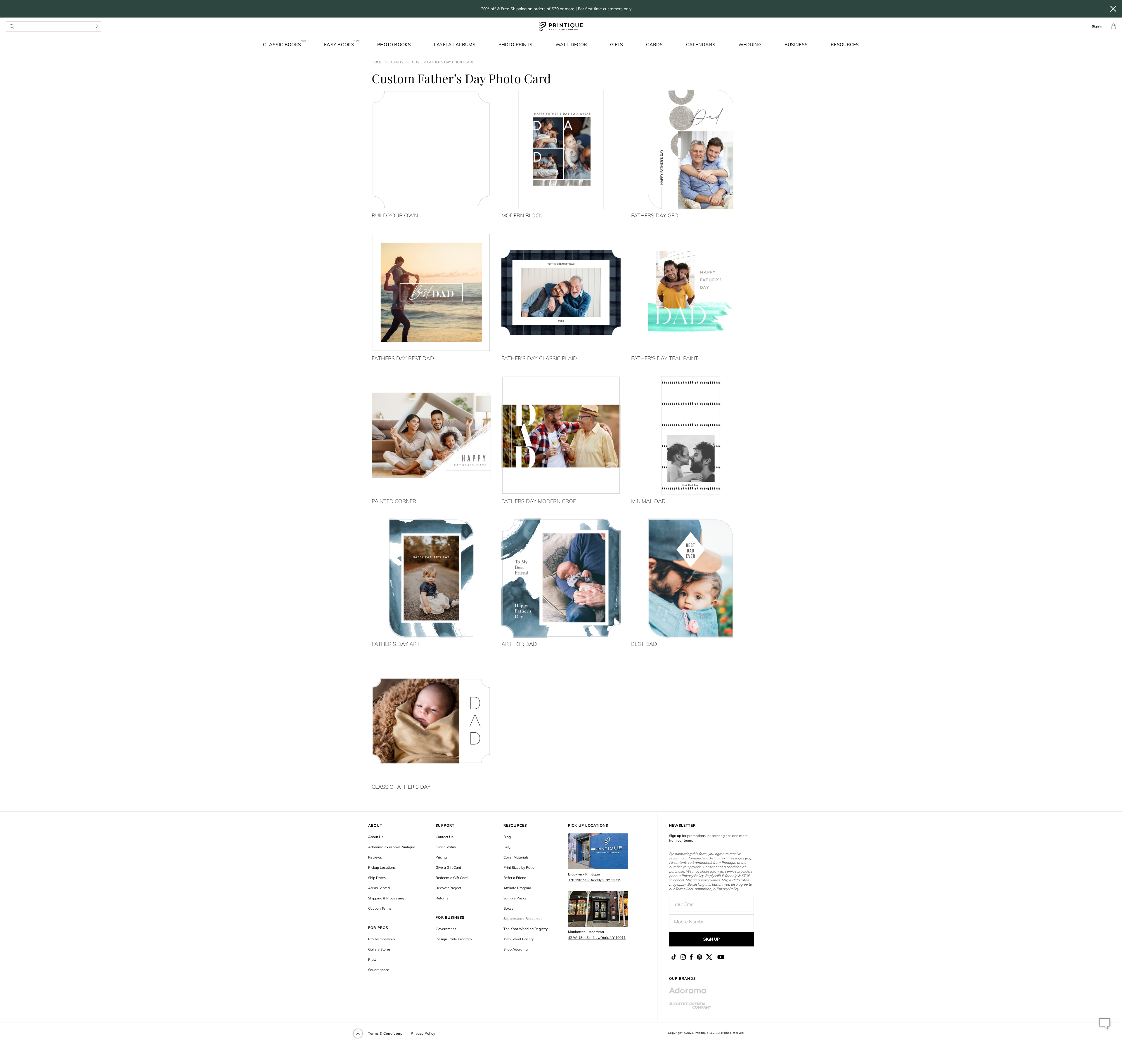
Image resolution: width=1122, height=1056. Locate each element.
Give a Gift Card (448, 867)
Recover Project (448, 888)
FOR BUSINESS (450, 917)
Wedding (749, 44)
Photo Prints (515, 44)
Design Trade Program (454, 939)
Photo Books (394, 44)
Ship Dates (377, 877)
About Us (375, 837)
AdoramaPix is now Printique (391, 847)
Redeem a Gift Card (452, 877)
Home (377, 62)
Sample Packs (514, 898)
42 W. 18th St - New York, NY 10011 (597, 937)
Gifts (616, 44)
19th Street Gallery (518, 939)
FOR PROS (378, 927)
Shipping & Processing (386, 898)
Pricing (441, 857)
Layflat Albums (454, 44)
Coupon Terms (380, 908)
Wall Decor (571, 44)
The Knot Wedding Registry (525, 929)
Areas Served (379, 888)
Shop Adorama (515, 949)
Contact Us (444, 837)
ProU (372, 959)
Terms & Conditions (385, 1033)
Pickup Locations (382, 867)
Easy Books (339, 44)
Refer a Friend (514, 877)
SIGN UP (711, 939)
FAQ (506, 847)
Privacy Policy (423, 1033)
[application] (1104, 1024)
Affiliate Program (517, 888)
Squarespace (378, 969)
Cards (654, 44)
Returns (442, 898)
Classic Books (282, 44)
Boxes (508, 908)
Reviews (375, 857)
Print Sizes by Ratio (518, 867)
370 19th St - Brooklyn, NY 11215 (594, 880)
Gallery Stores (379, 949)
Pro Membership (381, 939)
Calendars (701, 44)
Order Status (446, 847)
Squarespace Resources (522, 918)
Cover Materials (516, 857)
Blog (507, 837)
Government (446, 929)
